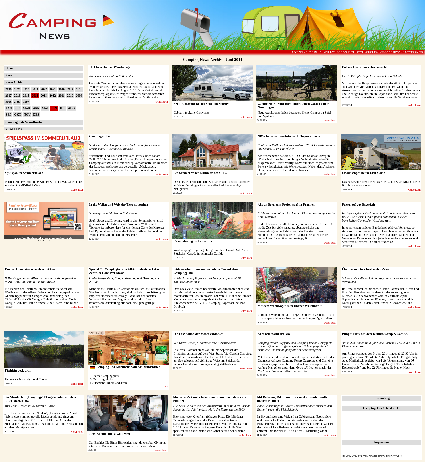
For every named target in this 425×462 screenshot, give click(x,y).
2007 (17, 101)
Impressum (381, 442)
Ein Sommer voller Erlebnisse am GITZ (200, 173)
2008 (8, 101)
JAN (9, 108)
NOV (27, 114)
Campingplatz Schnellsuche (23, 122)
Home (9, 68)
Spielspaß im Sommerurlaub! (24, 173)
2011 (61, 95)
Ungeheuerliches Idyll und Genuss (26, 379)
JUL (62, 108)
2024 (26, 89)
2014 (35, 95)
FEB (17, 108)
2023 (35, 89)
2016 (17, 95)
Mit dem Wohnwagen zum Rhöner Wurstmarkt (290, 306)
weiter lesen (161, 101)
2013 (44, 95)
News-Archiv (13, 82)
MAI (45, 108)
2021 (53, 89)
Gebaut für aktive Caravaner (191, 112)
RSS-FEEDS (13, 129)
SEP (9, 114)
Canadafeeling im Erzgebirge (193, 241)
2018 (79, 89)
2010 (70, 95)
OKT (17, 114)
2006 (26, 101)
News (8, 75)
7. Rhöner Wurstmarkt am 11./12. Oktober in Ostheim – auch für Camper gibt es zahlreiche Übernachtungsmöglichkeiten (296, 316)
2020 (61, 89)
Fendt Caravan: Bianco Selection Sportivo (202, 103)
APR (36, 108)
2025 (17, 89)
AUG (71, 108)
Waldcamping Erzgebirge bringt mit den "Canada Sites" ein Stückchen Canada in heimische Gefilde (211, 251)
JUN (54, 108)
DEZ (36, 114)
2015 (26, 95)
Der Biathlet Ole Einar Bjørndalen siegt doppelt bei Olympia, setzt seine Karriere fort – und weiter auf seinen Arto (127, 444)
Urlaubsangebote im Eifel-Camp (363, 173)
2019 (70, 89)
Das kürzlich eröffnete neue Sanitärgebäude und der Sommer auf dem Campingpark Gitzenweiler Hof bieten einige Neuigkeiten (212, 185)
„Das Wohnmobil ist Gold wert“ (110, 433)
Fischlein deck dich (18, 370)
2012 (53, 95)
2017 (8, 95)
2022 (44, 89)
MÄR (26, 108)
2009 (79, 95)
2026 (8, 89)
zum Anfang (381, 398)
